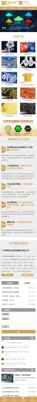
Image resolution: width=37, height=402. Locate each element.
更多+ (33, 338)
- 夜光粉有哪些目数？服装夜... (10, 395)
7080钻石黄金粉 (9, 116)
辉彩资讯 (12, 8)
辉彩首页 (4, 8)
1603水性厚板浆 (28, 100)
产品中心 (14, 400)
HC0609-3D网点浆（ (28, 85)
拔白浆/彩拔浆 (27, 116)
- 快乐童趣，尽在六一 (8, 300)
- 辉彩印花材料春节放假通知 (10, 292)
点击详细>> (7, 275)
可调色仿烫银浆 (9, 54)
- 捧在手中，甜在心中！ (8, 304)
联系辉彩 (20, 8)
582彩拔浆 (9, 100)
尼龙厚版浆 (9, 69)
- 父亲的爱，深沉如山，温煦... (10, 296)
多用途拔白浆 (28, 69)
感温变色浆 (27, 54)
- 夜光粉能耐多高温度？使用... (10, 392)
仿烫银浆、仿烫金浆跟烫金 (22, 375)
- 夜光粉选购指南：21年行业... (10, 288)
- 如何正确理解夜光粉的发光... (10, 388)
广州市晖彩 (4, 256)
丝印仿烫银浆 (9, 85)
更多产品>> (27, 275)
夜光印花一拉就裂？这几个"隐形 (15, 357)
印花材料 (11, 256)
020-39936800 (27, 4)
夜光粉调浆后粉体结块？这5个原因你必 (17, 345)
